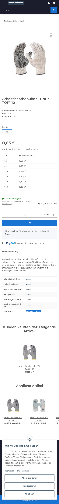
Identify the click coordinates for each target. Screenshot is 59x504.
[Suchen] (53, 10)
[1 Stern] (28, 279)
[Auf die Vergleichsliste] (51, 36)
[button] (48, 3)
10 (8, 131)
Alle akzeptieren (29, 478)
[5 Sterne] (28, 299)
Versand (34, 149)
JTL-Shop (34, 500)
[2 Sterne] (28, 305)
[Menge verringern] (5, 215)
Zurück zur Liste (10, 21)
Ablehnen (29, 494)
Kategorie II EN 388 (33, 311)
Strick (14, 116)
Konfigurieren (29, 486)
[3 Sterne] (28, 289)
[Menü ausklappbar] (3, 1)
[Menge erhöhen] (54, 215)
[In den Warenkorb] (4, 29)
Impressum (9, 471)
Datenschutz (23, 471)
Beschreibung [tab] (10, 251)
